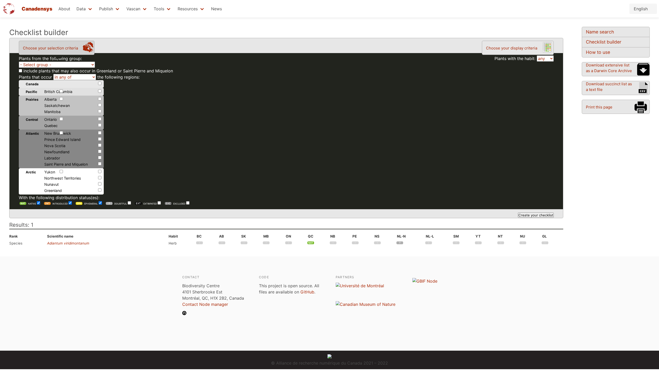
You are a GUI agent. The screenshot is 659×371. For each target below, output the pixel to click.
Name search (600, 32)
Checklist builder (603, 42)
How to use (598, 52)
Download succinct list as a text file (609, 86)
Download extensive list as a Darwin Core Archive (609, 68)
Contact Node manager (205, 304)
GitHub (307, 291)
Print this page (599, 107)
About (64, 8)
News (216, 8)
